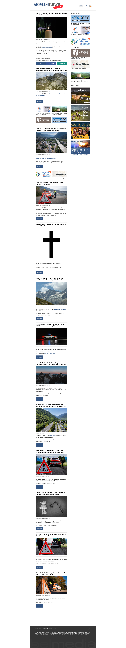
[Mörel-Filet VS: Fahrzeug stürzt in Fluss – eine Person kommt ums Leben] (51, 585)
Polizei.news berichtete (46, 47)
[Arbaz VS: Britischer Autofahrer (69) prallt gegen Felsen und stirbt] (51, 195)
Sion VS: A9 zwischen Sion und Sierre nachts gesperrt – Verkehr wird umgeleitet (51, 129)
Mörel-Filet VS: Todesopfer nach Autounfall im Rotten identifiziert (51, 225)
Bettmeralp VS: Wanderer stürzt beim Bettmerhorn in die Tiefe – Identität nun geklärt (51, 69)
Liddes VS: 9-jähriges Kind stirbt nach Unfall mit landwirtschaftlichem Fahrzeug (50, 493)
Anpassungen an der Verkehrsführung (46, 158)
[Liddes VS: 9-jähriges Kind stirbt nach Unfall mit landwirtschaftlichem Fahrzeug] (51, 506)
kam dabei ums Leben (49, 353)
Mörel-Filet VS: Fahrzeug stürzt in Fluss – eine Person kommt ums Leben (51, 573)
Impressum (38, 628)
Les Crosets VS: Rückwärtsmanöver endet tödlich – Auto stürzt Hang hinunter (50, 325)
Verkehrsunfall (39, 264)
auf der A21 (52, 435)
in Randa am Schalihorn (60, 309)
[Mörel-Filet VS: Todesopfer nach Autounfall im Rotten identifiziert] (51, 243)
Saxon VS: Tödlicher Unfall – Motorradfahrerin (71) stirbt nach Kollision (51, 535)
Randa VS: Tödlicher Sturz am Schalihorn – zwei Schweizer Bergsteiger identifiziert (50, 279)
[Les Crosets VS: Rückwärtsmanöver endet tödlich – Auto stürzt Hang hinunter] (51, 336)
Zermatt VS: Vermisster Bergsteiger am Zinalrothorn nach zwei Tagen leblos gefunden (51, 363)
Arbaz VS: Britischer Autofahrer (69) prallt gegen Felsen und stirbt (49, 183)
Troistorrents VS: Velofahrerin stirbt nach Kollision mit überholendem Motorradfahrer (50, 451)
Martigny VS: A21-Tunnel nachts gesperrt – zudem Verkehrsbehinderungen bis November (51, 405)
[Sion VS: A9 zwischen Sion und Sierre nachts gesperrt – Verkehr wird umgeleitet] (51, 142)
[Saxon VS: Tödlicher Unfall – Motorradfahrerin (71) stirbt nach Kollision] (51, 546)
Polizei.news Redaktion (45, 39)
